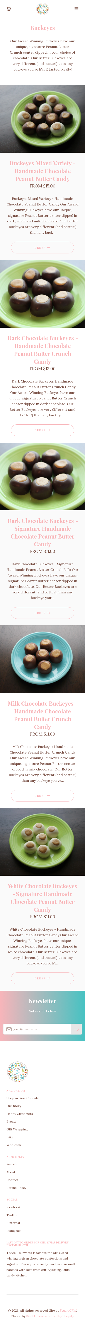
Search (12, 1164)
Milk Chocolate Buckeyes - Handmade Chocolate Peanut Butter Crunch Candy (43, 715)
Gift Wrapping (17, 1129)
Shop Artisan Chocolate (24, 1098)
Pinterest (13, 1223)
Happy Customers (20, 1114)
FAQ (10, 1137)
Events (11, 1121)
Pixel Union (34, 1316)
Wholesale (14, 1145)
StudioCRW (68, 1310)
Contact (12, 1180)
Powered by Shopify (58, 1316)
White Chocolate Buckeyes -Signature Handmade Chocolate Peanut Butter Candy (42, 897)
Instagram (14, 1231)
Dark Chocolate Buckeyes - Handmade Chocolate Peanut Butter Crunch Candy (42, 349)
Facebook (13, 1207)
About (11, 1172)
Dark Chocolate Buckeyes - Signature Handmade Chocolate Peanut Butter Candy (42, 532)
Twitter (12, 1215)
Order (40, 247)
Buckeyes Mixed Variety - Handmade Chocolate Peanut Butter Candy (43, 170)
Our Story (14, 1106)
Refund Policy (16, 1188)
